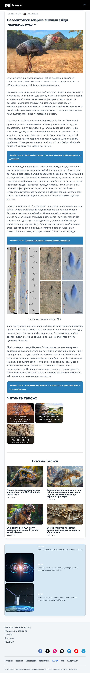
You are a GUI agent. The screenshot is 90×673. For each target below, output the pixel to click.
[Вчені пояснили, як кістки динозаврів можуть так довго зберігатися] (65, 514)
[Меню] (85, 5)
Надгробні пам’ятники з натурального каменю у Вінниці (60, 550)
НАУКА (18, 14)
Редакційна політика (15, 631)
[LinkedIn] (69, 651)
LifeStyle (41, 546)
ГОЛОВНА (8, 661)
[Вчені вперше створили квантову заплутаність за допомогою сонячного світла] (19, 567)
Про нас (8, 634)
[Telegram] (83, 651)
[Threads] (62, 651)
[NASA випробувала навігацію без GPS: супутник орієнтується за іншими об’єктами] (19, 597)
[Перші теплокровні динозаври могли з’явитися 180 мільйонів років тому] (25, 476)
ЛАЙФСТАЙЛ (72, 661)
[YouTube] (76, 651)
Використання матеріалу (17, 627)
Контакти (9, 638)
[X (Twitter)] (47, 651)
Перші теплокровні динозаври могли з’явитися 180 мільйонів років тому (23, 492)
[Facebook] (40, 651)
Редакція (9, 641)
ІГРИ (62, 661)
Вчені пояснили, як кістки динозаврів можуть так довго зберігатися (63, 529)
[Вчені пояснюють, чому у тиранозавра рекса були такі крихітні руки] (25, 514)
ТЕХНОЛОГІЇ (44, 661)
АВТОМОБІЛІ (31, 661)
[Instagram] (55, 651)
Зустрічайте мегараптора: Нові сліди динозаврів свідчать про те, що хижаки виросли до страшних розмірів (64, 493)
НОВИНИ (19, 661)
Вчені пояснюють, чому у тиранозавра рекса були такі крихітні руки (23, 529)
